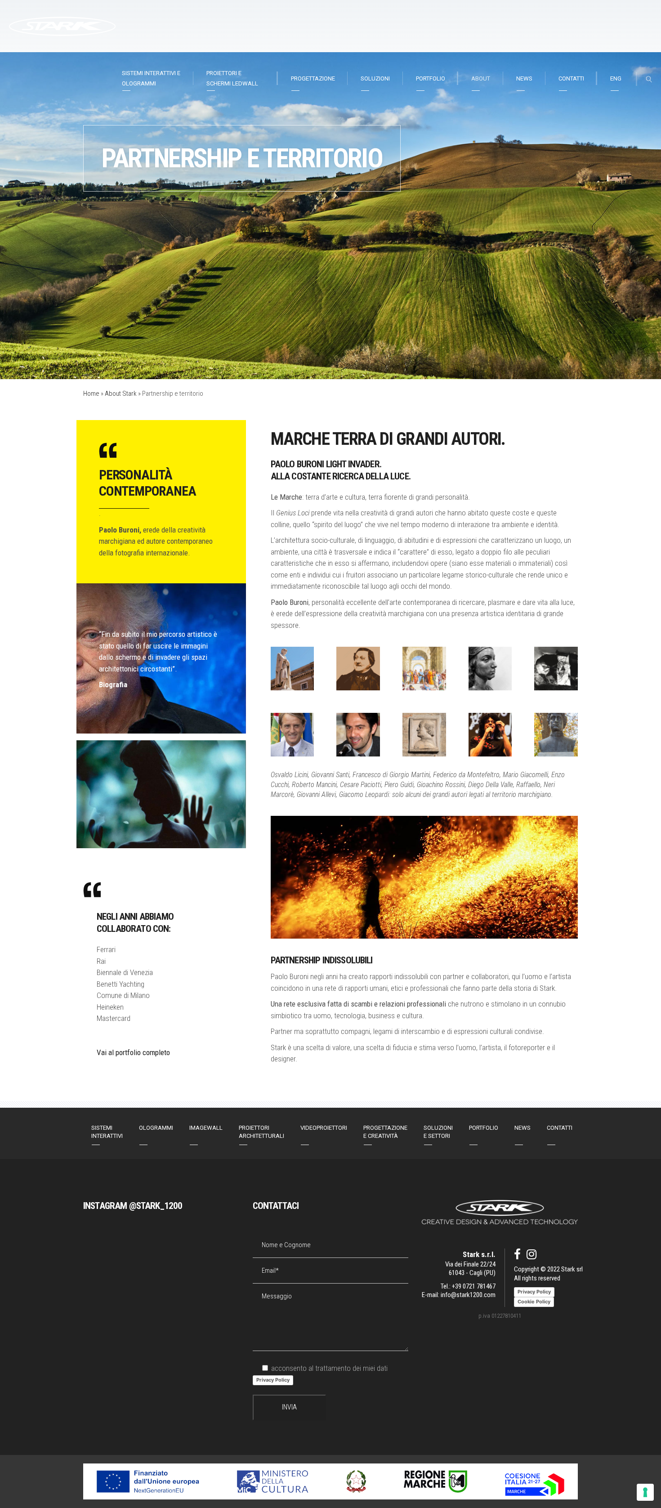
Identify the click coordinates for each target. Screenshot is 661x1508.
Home (91, 393)
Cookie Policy (534, 1301)
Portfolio (483, 1127)
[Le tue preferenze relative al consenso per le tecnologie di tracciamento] (645, 1492)
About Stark (121, 393)
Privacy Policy (273, 1380)
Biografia (113, 684)
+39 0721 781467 (474, 1286)
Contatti (559, 1127)
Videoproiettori (323, 1127)
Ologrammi (156, 1127)
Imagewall (206, 1127)
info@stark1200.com (468, 1295)
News (522, 1127)
